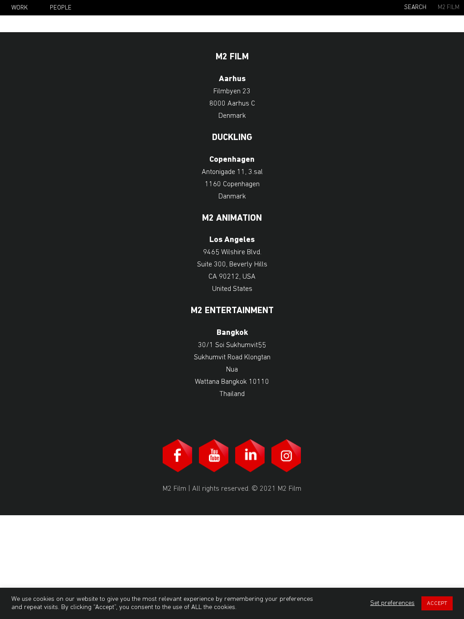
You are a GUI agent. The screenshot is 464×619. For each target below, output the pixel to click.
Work (19, 8)
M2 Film (448, 7)
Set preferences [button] (392, 603)
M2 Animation (232, 218)
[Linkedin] (250, 455)
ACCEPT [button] (437, 603)
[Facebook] (178, 455)
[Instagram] (286, 455)
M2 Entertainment (232, 311)
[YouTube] (214, 455)
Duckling (232, 138)
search (415, 7)
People (61, 8)
